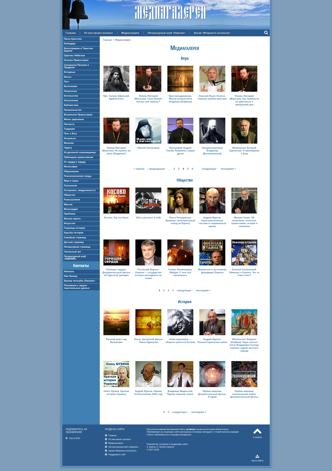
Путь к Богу (70, 133)
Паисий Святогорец (148, 148)
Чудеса (68, 147)
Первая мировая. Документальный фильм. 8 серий (212, 394)
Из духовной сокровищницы (80, 152)
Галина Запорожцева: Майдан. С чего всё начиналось (180, 272)
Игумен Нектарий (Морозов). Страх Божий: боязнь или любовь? (148, 99)
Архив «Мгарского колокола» (212, 32)
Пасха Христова (73, 39)
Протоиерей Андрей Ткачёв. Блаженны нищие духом (180, 151)
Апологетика (71, 100)
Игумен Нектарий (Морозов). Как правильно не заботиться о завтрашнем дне (244, 100)
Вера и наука (71, 180)
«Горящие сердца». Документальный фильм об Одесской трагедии (116, 272)
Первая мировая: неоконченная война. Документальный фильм (244, 394)
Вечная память (72, 218)
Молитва (69, 143)
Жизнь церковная (74, 119)
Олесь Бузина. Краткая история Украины (116, 392)
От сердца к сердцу (75, 162)
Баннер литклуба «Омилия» (79, 280)
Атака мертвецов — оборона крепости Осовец (180, 340)
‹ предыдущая (156, 168)
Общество (69, 195)
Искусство (69, 223)
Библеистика (71, 105)
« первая (139, 168)
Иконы (67, 77)
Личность (69, 124)
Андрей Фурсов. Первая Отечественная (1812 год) (148, 392)
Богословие (70, 86)
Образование (71, 171)
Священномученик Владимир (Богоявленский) (212, 151)
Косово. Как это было (116, 217)
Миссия (68, 204)
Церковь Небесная (74, 55)
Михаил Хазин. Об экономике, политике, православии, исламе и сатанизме (244, 222)
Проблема (69, 213)
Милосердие (71, 209)
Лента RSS (74, 438)
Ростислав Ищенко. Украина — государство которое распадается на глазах (148, 274)
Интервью (69, 72)
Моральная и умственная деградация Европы (212, 271)
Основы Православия (76, 60)
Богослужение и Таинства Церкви (78, 49)
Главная (71, 32)
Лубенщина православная (78, 157)
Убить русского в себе (148, 217)
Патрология (70, 91)
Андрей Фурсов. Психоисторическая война (212, 340)
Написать (69, 271)
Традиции (69, 129)
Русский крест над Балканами (116, 340)
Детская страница (74, 242)
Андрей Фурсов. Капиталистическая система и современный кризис (212, 222)
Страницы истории (74, 228)
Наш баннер (70, 276)
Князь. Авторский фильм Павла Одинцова (148, 340)
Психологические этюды (77, 176)
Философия (70, 166)
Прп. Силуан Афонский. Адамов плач (116, 97)
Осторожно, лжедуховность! (80, 190)
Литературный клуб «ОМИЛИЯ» (75, 257)
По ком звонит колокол (98, 32)
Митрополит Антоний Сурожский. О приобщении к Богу (244, 151)
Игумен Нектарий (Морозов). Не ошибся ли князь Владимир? (116, 151)
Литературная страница (77, 247)
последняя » (228, 168)
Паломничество (73, 110)
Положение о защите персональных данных (77, 286)
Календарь (70, 43)
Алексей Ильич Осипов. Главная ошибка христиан (212, 97)
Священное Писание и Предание (76, 66)
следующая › (210, 168)
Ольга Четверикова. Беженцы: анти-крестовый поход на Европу (180, 220)
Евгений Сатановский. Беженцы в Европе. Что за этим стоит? (244, 272)
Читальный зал (72, 251)
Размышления (72, 199)
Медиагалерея (130, 32)
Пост (66, 81)
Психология (70, 185)
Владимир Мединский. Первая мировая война (180, 392)
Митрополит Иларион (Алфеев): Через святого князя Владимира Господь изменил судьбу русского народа (244, 345)
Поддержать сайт (117, 454)
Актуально (70, 138)
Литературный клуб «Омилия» (166, 32)
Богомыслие (71, 95)
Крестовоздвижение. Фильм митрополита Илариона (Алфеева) (180, 99)
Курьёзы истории (73, 232)
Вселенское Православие (78, 114)
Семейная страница (75, 237)
